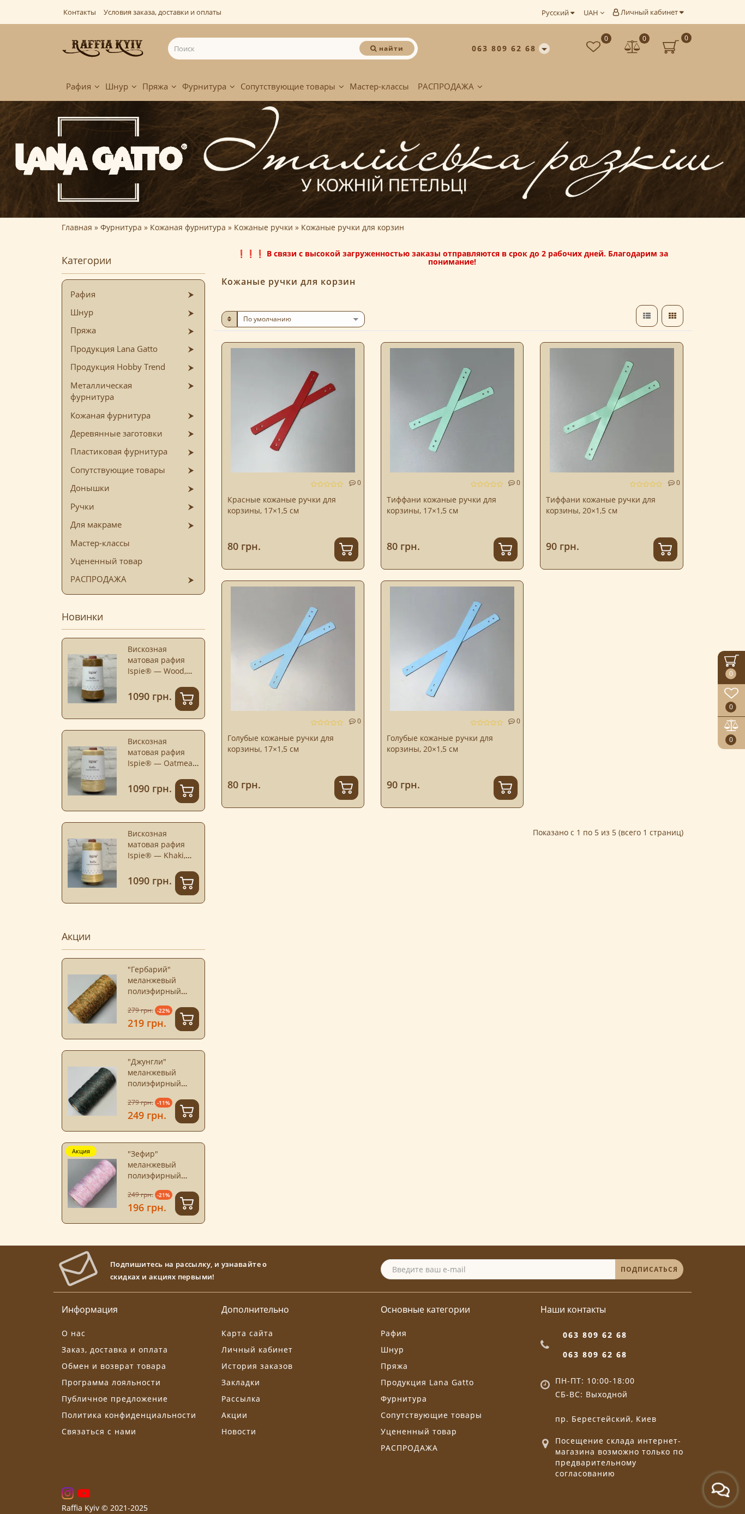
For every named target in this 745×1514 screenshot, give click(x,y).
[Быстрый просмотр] (351, 394)
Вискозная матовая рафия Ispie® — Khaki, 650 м (156, 849)
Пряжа (155, 86)
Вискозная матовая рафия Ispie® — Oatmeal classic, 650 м (161, 757)
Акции (234, 1415)
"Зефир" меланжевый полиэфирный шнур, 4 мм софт (158, 1170)
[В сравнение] (351, 375)
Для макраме (96, 524)
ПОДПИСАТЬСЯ (649, 1269)
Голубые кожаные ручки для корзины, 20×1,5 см (440, 743)
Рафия (78, 86)
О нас (74, 1333)
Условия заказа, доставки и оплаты (162, 12)
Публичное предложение (115, 1398)
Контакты (79, 12)
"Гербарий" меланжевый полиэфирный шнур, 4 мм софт (158, 985)
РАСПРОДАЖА (446, 86)
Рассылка (241, 1398)
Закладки (240, 1382)
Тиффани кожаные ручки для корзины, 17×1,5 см (441, 505)
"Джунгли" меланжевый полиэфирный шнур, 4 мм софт (158, 1077)
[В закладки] (351, 356)
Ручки (82, 506)
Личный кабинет (649, 12)
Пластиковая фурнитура (118, 451)
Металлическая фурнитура (101, 391)
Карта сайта (247, 1333)
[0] (632, 48)
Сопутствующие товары (288, 86)
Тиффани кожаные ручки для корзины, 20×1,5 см (601, 505)
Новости (238, 1431)
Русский (556, 12)
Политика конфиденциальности (129, 1415)
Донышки (90, 487)
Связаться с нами (99, 1431)
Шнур (116, 86)
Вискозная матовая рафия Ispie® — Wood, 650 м (157, 665)
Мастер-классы (379, 86)
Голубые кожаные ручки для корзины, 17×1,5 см (280, 743)
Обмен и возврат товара (114, 1366)
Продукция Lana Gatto (114, 348)
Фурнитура (204, 86)
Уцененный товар (106, 560)
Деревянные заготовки (116, 433)
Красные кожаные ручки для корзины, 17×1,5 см (281, 505)
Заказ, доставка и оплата (115, 1349)
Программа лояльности (111, 1382)
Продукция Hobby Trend (117, 366)
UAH (592, 12)
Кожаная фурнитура (110, 415)
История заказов (257, 1366)
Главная (77, 227)
